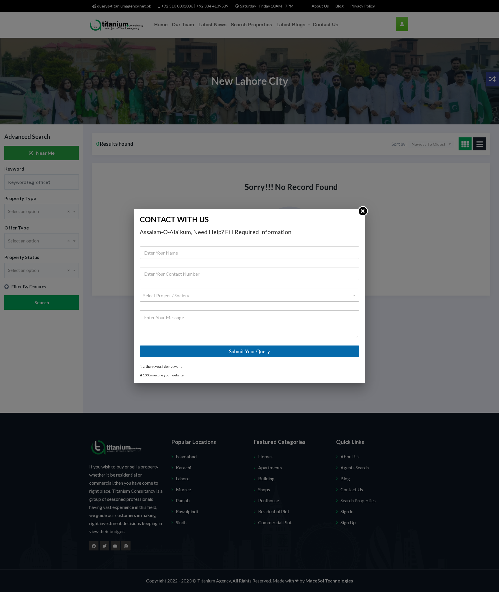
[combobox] (249, 295)
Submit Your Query (249, 351)
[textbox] (248, 295)
